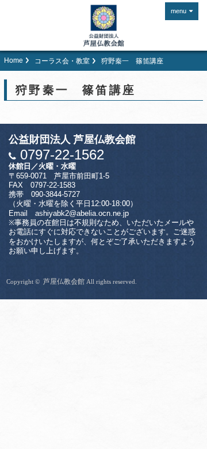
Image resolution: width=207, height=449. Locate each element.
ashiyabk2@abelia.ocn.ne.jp (82, 214)
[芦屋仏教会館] (103, 26)
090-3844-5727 (55, 195)
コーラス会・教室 (62, 61)
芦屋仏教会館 (64, 281)
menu (178, 10)
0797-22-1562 (60, 154)
